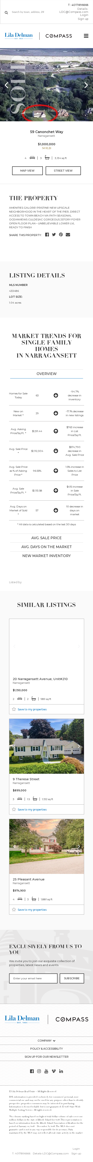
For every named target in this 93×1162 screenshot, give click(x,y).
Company (44, 1040)
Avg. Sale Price (46, 538)
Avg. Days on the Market (46, 547)
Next (86, 84)
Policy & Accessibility (46, 1048)
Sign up (83, 18)
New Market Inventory (46, 556)
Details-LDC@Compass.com (73, 10)
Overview (47, 374)
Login (84, 15)
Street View (63, 170)
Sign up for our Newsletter (47, 1056)
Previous (6, 84)
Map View (27, 170)
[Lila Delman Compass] (42, 35)
